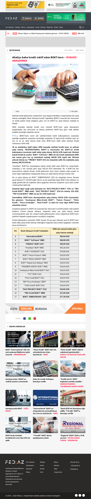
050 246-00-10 (75, 466)
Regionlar (49, 27)
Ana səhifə (68, 50)
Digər (61, 27)
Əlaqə (28, 472)
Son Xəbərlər (10, 27)
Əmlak (56, 27)
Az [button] (83, 27)
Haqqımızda (58, 472)
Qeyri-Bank (80, 50)
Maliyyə (17, 27)
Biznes (23, 27)
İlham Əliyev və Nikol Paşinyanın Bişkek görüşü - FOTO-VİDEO (33, 33)
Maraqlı (42, 27)
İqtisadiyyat (30, 27)
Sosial (37, 27)
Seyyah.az (28, 18)
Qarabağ (40, 18)
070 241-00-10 (74, 462)
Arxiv (41, 472)
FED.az (15, 136)
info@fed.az (74, 469)
